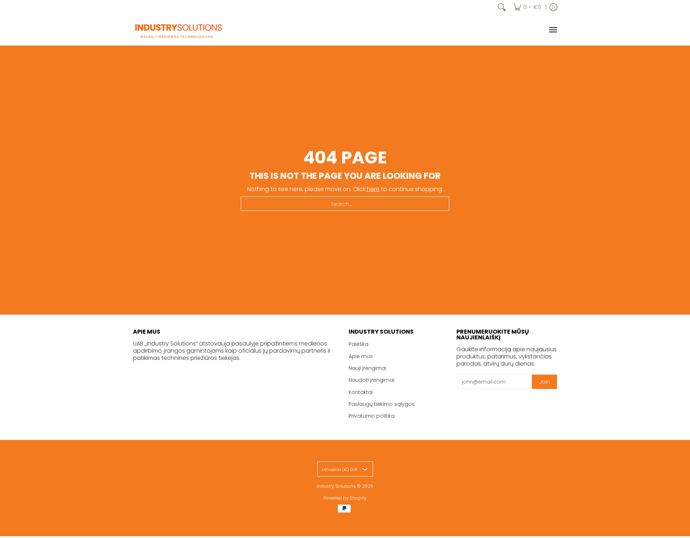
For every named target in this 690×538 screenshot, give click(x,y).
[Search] (502, 7)
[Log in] (553, 7)
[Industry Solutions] (178, 29)
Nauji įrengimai (367, 368)
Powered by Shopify (345, 498)
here (373, 189)
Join (544, 381)
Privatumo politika (372, 415)
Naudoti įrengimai (371, 380)
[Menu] (552, 29)
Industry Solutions (336, 486)
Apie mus (361, 356)
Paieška (358, 344)
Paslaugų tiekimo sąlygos (382, 404)
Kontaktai (361, 392)
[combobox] (345, 203)
